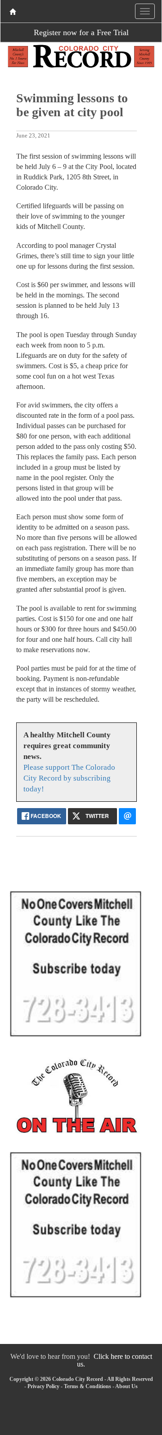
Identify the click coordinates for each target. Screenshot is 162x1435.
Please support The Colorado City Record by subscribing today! (69, 778)
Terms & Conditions (87, 1386)
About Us (126, 1386)
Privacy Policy (43, 1386)
